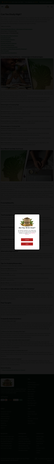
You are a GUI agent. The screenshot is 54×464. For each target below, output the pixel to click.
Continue (27, 239)
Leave (27, 244)
